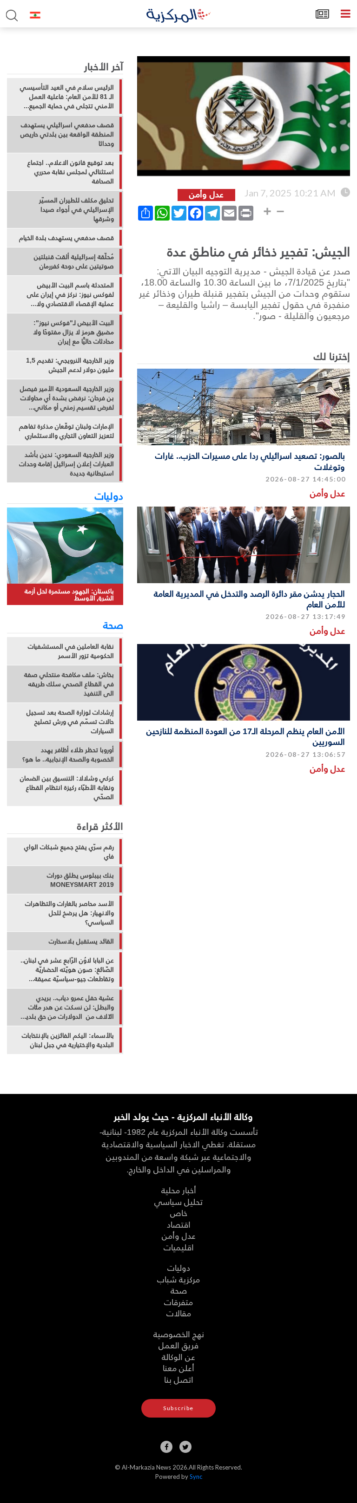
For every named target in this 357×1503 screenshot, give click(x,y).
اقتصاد (179, 1224)
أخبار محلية (178, 1190)
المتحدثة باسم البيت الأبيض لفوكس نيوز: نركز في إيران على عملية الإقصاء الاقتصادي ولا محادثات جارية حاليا (70, 294)
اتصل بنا (178, 1379)
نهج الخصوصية (178, 1334)
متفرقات (178, 1302)
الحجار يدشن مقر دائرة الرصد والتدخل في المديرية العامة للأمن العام (249, 598)
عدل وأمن (327, 493)
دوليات (109, 495)
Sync (196, 1476)
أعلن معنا (178, 1368)
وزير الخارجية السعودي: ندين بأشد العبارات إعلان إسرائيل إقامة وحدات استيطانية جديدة (66, 464)
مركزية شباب (178, 1279)
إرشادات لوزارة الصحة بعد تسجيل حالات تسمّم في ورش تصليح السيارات (70, 721)
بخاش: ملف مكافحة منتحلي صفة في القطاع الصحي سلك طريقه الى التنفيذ (69, 684)
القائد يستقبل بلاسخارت (81, 941)
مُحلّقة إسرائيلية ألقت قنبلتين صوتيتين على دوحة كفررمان (74, 261)
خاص (178, 1212)
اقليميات (179, 1247)
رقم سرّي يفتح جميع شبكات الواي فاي (69, 851)
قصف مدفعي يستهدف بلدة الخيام (66, 237)
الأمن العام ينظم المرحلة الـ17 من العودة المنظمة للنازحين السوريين (245, 735)
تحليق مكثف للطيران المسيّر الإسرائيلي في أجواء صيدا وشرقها (76, 209)
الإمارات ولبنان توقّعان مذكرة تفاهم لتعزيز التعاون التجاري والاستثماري (66, 431)
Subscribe (178, 1408)
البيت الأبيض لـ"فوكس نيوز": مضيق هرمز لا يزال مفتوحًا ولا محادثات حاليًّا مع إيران (73, 332)
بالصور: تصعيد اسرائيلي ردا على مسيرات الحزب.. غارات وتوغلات (250, 460)
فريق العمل (178, 1345)
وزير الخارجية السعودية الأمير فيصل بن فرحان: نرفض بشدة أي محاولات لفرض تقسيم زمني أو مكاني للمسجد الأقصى (67, 398)
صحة (113, 624)
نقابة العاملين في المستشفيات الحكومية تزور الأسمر (71, 651)
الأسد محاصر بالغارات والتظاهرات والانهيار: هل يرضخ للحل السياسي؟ (69, 913)
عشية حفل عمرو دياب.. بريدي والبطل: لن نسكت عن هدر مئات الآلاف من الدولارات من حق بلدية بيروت (68, 1007)
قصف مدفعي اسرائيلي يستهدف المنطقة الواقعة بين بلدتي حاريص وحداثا (67, 134)
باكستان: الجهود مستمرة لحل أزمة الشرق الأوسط (69, 594)
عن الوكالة (178, 1356)
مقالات (178, 1313)
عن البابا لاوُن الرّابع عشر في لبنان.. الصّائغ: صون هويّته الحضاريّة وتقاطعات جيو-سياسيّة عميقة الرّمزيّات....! (67, 969)
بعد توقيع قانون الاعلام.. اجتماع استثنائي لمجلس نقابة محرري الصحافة (70, 172)
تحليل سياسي (178, 1201)
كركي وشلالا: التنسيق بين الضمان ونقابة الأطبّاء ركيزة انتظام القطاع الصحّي (67, 787)
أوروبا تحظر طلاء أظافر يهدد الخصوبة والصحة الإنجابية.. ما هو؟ (68, 754)
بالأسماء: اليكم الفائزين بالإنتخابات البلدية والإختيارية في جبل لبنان (68, 1040)
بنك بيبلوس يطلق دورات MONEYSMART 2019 (80, 880)
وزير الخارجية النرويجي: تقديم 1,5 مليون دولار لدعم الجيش (70, 365)
